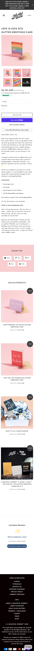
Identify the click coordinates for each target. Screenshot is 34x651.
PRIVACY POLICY (17, 592)
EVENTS (17, 581)
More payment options (17, 124)
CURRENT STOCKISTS (17, 594)
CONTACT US (17, 587)
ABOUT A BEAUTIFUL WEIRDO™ (17, 603)
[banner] (17, 15)
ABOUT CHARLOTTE (17, 606)
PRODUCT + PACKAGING (17, 611)
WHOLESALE (17, 584)
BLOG (17, 619)
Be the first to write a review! (17, 546)
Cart (29, 15)
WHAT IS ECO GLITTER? (17, 608)
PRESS (17, 616)
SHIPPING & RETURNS (17, 589)
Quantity (4, 106)
